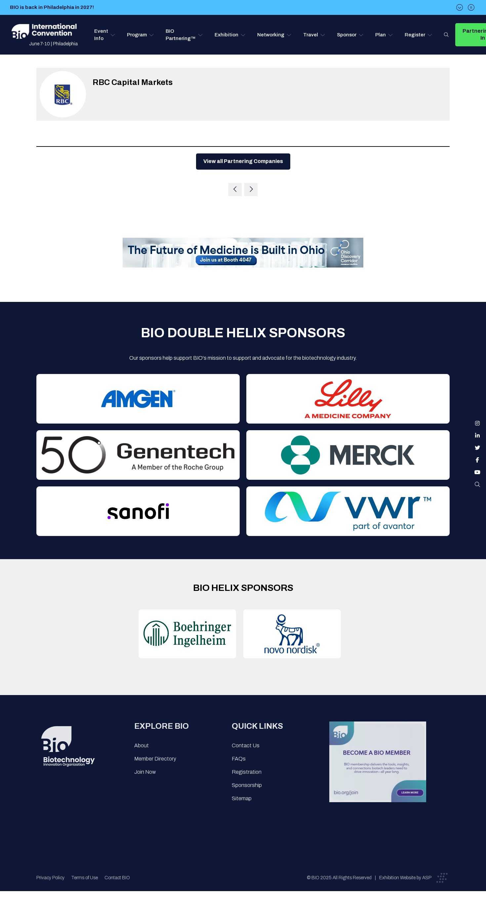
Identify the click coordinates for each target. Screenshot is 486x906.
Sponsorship (247, 785)
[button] (104, 35)
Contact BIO (117, 877)
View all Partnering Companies (243, 161)
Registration (247, 772)
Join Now (145, 772)
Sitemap (242, 798)
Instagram (477, 423)
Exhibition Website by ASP (405, 877)
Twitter (477, 447)
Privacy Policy (50, 877)
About (141, 745)
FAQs (239, 759)
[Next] (460, 7)
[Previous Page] (235, 189)
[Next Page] (251, 189)
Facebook (477, 460)
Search (446, 34)
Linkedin (477, 435)
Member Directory (155, 759)
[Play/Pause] (471, 7)
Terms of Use (84, 877)
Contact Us (246, 745)
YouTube (477, 472)
